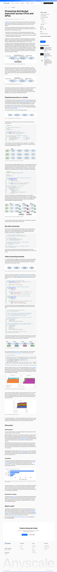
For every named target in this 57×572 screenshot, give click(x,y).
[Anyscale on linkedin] (5, 549)
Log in (42, 3)
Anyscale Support (46, 546)
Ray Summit (18, 516)
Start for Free (24, 534)
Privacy (47, 570)
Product (12, 3)
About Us (21, 545)
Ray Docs (33, 551)
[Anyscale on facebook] (6, 549)
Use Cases (16, 3)
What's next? (42, 24)
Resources (33, 545)
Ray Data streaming (43, 15)
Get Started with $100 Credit (48, 3)
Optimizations (43, 20)
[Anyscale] (7, 543)
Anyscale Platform (46, 545)
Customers (27, 3)
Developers (22, 3)
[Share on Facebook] (41, 29)
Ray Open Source (46, 547)
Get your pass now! (33, 0)
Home (6, 7)
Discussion (42, 18)
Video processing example (44, 17)
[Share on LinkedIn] (45, 29)
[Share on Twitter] (43, 29)
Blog (9, 7)
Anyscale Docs (34, 552)
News (21, 546)
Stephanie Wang (11, 19)
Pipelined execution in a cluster (45, 14)
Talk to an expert (32, 534)
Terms (49, 570)
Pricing (32, 3)
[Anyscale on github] (9, 549)
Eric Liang (7, 19)
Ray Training (34, 550)
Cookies (51, 570)
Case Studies (34, 546)
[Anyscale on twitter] (8, 549)
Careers (21, 547)
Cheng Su (17, 19)
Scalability (43, 21)
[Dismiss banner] (56, 0)
